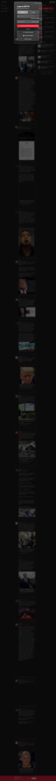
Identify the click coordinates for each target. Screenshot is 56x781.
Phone (34, 12)
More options (28, 39)
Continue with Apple (29, 35)
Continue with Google (29, 32)
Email (23, 12)
